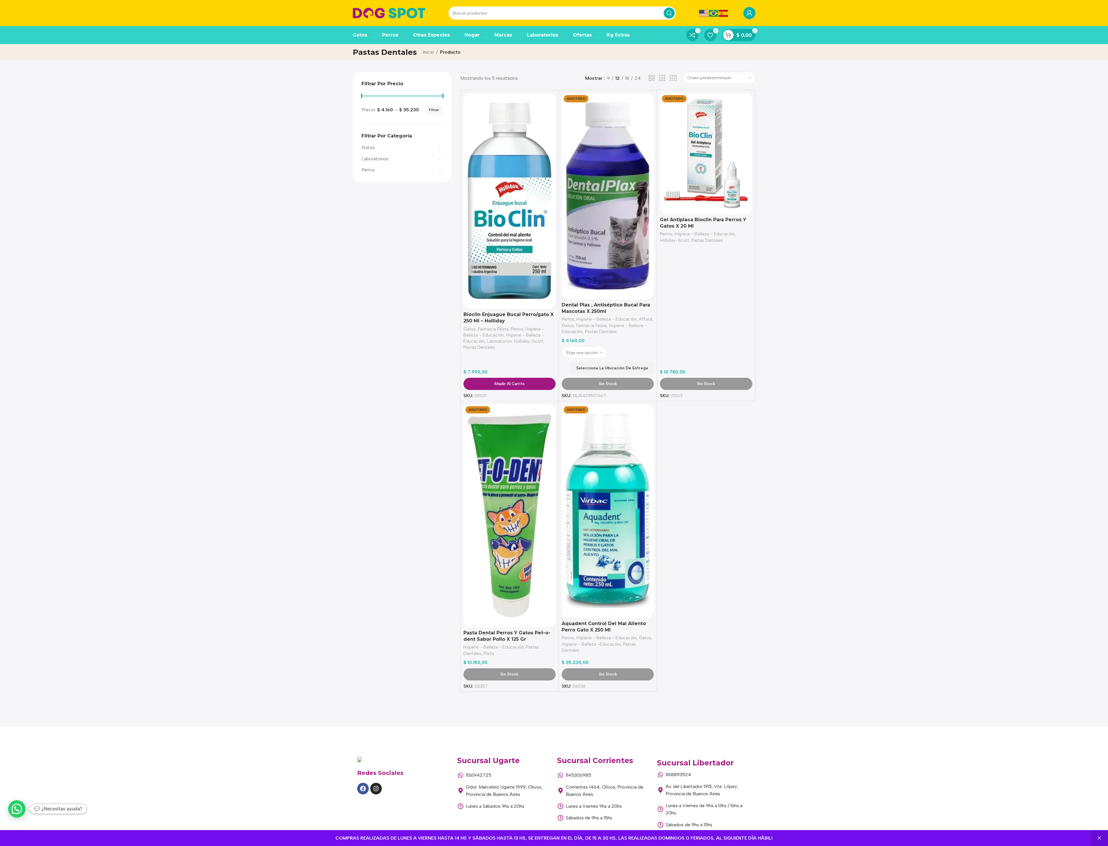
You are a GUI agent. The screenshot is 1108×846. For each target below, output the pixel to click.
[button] (16, 809)
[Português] (714, 13)
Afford (645, 319)
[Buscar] (669, 13)
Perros (368, 170)
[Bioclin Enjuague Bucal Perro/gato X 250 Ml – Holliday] (509, 201)
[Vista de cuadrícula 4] (673, 78)
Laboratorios (375, 158)
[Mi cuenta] (749, 13)
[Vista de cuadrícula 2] (652, 78)
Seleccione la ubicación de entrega (612, 368)
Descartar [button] (1099, 838)
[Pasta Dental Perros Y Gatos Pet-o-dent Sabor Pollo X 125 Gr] (509, 515)
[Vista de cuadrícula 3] (662, 78)
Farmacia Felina (493, 329)
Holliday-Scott (528, 341)
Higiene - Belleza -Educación (591, 644)
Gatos (368, 147)
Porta (488, 653)
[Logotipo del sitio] (389, 12)
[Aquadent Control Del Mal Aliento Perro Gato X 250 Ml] (608, 511)
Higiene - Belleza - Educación (606, 319)
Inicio (428, 52)
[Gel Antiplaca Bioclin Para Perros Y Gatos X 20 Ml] (706, 153)
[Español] (724, 13)
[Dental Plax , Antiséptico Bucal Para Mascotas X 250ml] (608, 196)
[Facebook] (363, 788)
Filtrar (434, 110)
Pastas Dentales (479, 347)
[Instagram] (376, 788)
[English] (704, 13)
